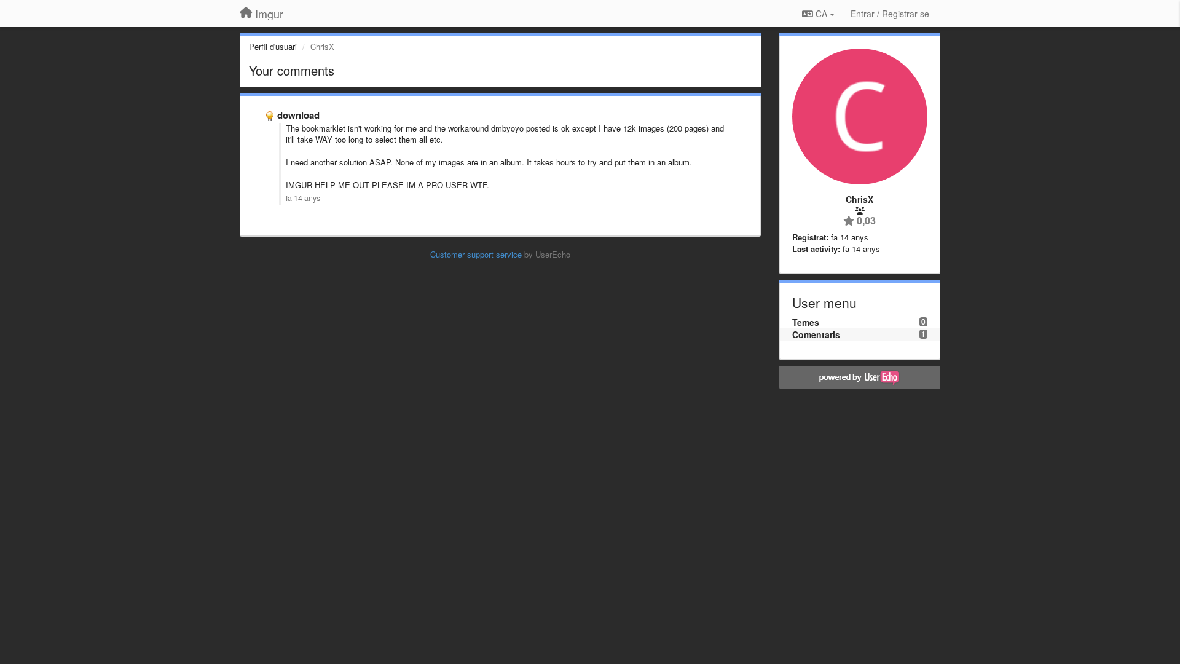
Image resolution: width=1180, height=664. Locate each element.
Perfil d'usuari (273, 46)
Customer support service (476, 254)
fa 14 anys (303, 198)
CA (821, 13)
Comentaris (816, 334)
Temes (805, 322)
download (298, 115)
